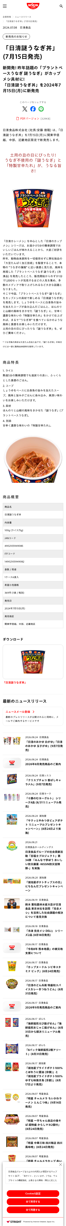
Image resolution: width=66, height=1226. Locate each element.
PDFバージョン (35, 118)
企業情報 (7, 17)
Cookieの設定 (33, 1193)
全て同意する (33, 1209)
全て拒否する (33, 1201)
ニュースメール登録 (18, 711)
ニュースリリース (23, 17)
